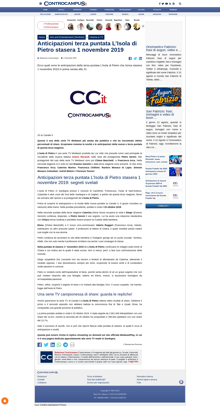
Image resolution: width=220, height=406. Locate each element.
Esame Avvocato (61, 14)
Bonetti (137, 20)
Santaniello (71, 20)
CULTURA (141, 9)
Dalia (127, 20)
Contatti (40, 380)
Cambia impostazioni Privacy (53, 405)
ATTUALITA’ (157, 9)
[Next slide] (143, 26)
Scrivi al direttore (94, 377)
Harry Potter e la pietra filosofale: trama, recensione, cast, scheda (156, 159)
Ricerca (125, 14)
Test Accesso (45, 14)
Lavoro (93, 14)
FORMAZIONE (109, 9)
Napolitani (118, 20)
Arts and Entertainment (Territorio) (67, 37)
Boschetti (90, 20)
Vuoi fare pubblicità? (96, 380)
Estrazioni (173, 14)
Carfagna (80, 20)
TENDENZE (173, 9)
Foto (139, 383)
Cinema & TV (96, 37)
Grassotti (108, 20)
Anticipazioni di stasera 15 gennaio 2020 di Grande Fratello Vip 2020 (156, 183)
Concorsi (109, 14)
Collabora (41, 383)
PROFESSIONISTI (125, 9)
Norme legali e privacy (147, 380)
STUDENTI (93, 9)
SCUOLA (61, 9)
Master (77, 14)
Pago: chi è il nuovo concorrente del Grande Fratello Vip (156, 195)
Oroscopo (157, 14)
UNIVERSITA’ (77, 9)
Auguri (141, 14)
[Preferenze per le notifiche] (4, 400)
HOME (45, 9)
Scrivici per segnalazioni (98, 383)
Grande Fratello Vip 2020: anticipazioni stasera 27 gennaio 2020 (157, 171)
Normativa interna (145, 377)
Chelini (99, 20)
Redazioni (42, 377)
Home (42, 37)
